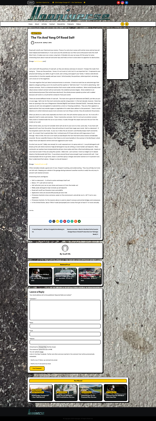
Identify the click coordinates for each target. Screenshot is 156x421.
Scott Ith (66, 254)
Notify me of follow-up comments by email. (44, 360)
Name (31, 322)
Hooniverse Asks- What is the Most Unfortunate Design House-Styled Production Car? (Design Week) (82, 232)
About (37, 24)
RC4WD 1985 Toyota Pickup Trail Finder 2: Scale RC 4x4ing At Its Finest (88, 275)
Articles (44, 24)
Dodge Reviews (36, 390)
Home (30, 24)
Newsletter (61, 24)
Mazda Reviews (86, 392)
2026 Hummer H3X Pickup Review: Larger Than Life (65, 275)
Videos (78, 24)
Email (31, 330)
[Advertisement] (117, 54)
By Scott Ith (38, 42)
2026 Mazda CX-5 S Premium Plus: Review (88, 396)
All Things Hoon (36, 33)
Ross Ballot (62, 278)
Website (32, 338)
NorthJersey (38, 61)
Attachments (34, 347)
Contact (52, 24)
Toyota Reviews (62, 392)
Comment (33, 298)
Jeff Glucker (37, 278)
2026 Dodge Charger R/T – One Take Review (40, 396)
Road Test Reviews (37, 392)
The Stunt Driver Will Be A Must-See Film (40, 275)
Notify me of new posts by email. (41, 364)
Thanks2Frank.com (40, 164)
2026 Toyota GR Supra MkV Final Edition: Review (65, 396)
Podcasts (71, 24)
